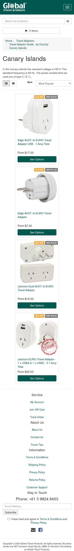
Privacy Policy (37, 472)
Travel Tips (37, 444)
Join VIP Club (37, 409)
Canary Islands (17, 48)
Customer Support (37, 487)
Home (8, 40)
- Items (33, 30)
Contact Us (37, 437)
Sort (29, 82)
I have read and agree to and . (39, 520)
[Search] (67, 21)
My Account (37, 402)
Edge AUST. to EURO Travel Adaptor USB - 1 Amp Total (34, 142)
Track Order (37, 417)
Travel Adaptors (25, 40)
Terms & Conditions (37, 457)
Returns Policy (37, 479)
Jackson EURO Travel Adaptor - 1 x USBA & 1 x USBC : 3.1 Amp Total (37, 362)
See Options (37, 159)
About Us (37, 429)
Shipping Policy (37, 464)
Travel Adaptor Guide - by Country (28, 44)
